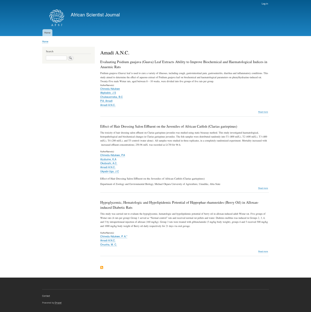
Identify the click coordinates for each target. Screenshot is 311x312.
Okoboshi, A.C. (108, 163)
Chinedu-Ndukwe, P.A (112, 155)
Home (47, 32)
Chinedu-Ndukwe (110, 88)
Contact (46, 295)
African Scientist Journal (95, 14)
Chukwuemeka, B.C (111, 97)
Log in (265, 3)
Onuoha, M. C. (108, 244)
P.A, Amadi (106, 101)
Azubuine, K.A (108, 159)
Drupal (58, 302)
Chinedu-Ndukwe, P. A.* (113, 236)
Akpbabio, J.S (108, 92)
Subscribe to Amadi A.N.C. (101, 267)
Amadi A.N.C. (108, 105)
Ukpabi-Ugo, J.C (109, 171)
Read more (263, 111)
